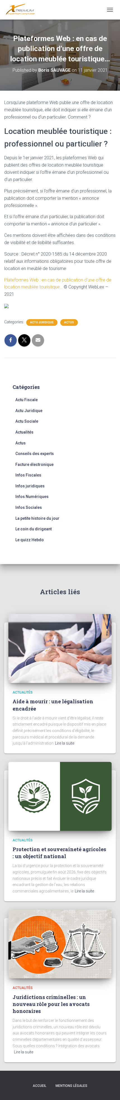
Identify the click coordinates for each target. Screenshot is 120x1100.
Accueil (39, 1086)
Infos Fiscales (28, 475)
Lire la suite (64, 743)
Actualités (24, 432)
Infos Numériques (32, 496)
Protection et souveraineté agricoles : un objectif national (59, 853)
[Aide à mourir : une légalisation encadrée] (60, 648)
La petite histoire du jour (37, 518)
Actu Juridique (42, 322)
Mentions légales (71, 1086)
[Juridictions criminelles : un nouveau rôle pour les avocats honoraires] (60, 944)
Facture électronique (34, 464)
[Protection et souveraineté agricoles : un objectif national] (60, 796)
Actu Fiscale (26, 400)
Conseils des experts (34, 453)
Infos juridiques (30, 486)
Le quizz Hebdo (29, 540)
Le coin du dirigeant (33, 529)
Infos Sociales (28, 507)
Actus (69, 322)
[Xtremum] (22, 10)
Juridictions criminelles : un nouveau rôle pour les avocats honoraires (51, 1004)
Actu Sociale (26, 421)
